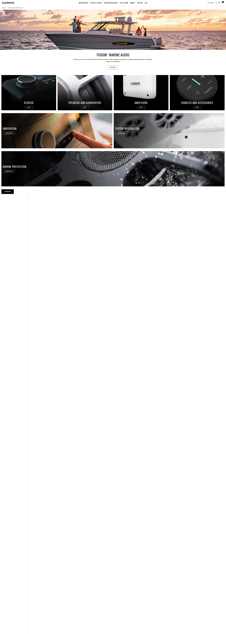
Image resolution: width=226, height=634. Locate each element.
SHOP (28, 107)
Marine (132, 3)
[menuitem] (211, 3)
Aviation (139, 3)
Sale (146, 3)
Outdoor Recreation (111, 3)
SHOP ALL (113, 67)
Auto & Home (124, 3)
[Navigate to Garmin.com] (8, 3)
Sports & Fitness (96, 3)
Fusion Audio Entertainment (15, 7)
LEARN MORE (9, 133)
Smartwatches (83, 3)
